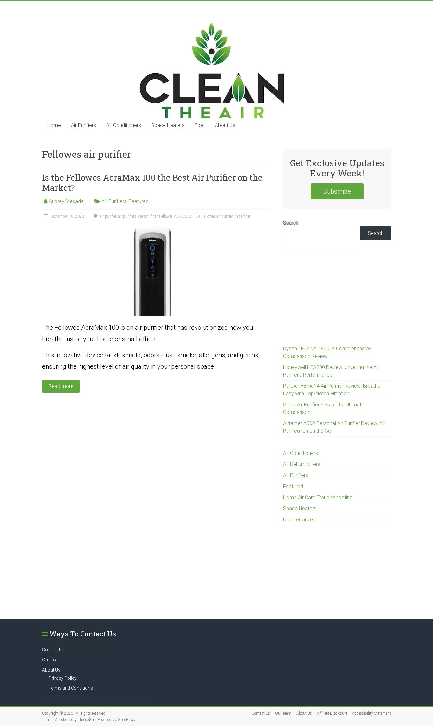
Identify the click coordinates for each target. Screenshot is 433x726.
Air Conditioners (123, 125)
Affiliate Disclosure (332, 713)
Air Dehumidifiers (301, 464)
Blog (200, 125)
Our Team (52, 659)
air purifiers (127, 216)
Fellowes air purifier (217, 216)
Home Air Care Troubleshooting (317, 497)
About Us (225, 125)
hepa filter (242, 216)
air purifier (108, 216)
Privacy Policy (62, 678)
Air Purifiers (83, 125)
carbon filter (147, 216)
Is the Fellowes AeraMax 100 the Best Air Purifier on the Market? (152, 182)
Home (54, 125)
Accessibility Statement (371, 713)
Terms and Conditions (70, 688)
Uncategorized (299, 520)
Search (290, 223)
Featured (139, 201)
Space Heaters (167, 125)
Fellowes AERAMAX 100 (179, 216)
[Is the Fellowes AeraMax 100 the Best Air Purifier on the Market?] (156, 229)
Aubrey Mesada (66, 201)
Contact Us (53, 649)
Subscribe (337, 191)
